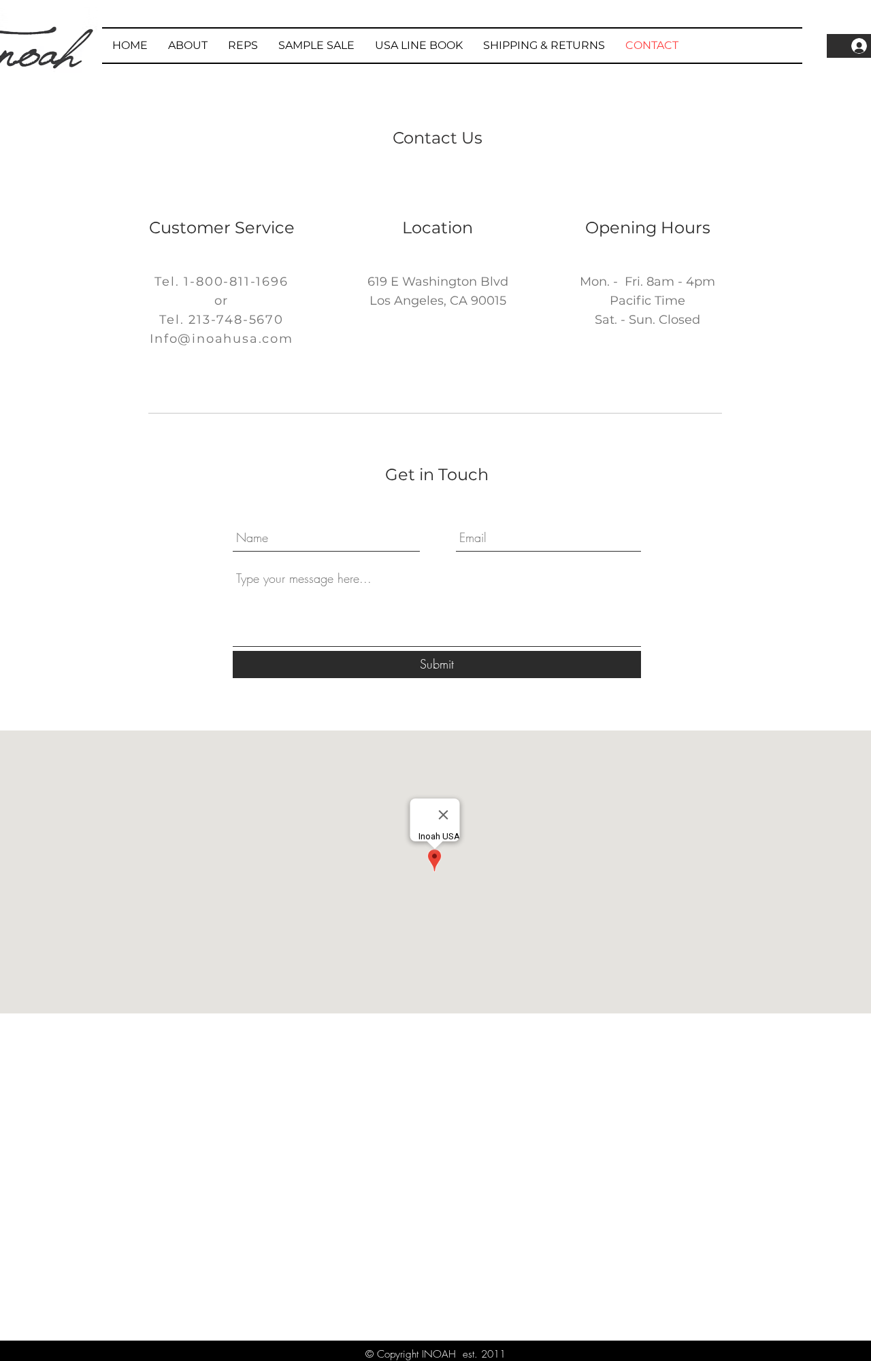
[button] (316, 46)
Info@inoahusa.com (221, 338)
